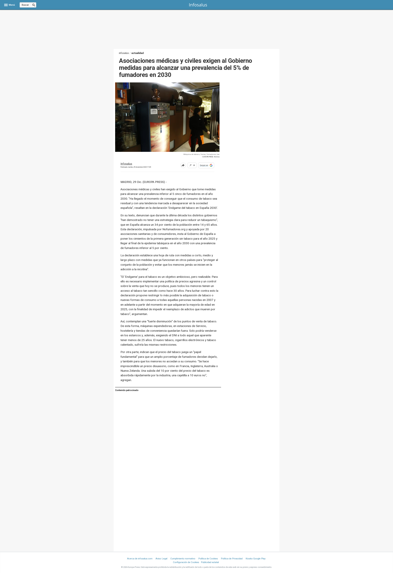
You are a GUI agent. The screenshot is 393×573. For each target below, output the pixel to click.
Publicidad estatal (210, 562)
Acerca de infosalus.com (139, 558)
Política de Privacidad (232, 558)
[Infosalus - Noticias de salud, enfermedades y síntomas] (198, 4)
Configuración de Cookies (186, 562)
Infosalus (126, 164)
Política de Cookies (208, 558)
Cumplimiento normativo (182, 558)
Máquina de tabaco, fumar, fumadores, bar (201, 154)
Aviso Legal (161, 558)
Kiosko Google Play (255, 558)
